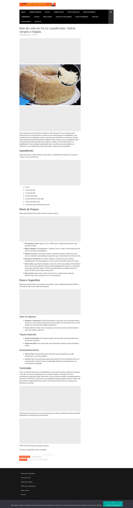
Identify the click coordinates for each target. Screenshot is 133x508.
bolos (31, 459)
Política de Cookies (26, 482)
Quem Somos (26, 21)
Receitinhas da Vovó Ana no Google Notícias (38, 413)
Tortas (36, 17)
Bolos (47, 12)
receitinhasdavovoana (25, 35)
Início (23, 12)
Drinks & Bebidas (35, 12)
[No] (131, 504)
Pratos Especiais (73, 12)
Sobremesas (25, 17)
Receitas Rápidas (89, 12)
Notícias (95, 17)
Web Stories (47, 17)
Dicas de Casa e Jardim (63, 17)
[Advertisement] (50, 51)
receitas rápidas (42, 459)
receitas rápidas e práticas (40, 446)
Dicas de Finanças (81, 17)
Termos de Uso (26, 478)
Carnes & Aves (59, 12)
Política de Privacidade (28, 473)
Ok (113, 502)
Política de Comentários (28, 486)
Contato (38, 21)
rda (35, 459)
